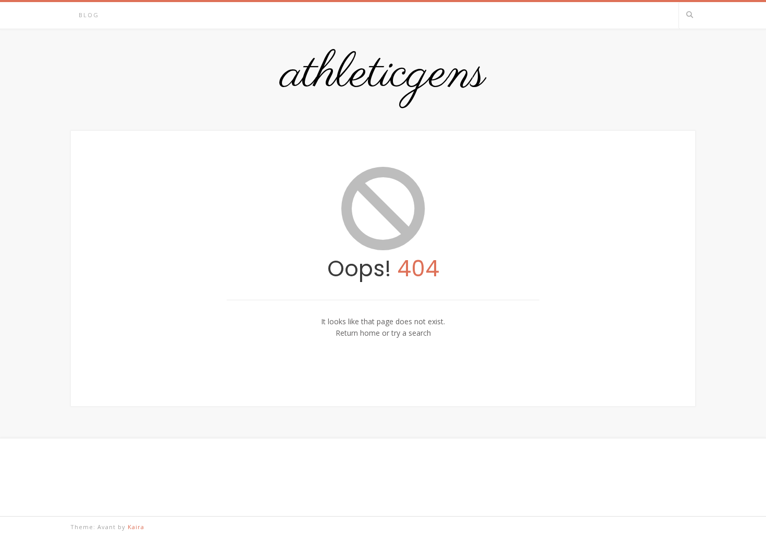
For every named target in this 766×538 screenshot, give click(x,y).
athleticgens (383, 74)
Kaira (136, 527)
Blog (89, 15)
